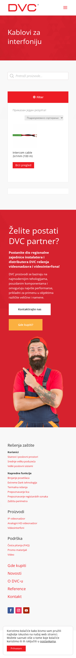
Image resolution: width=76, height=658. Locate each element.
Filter (40, 97)
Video (11, 554)
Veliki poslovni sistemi (20, 466)
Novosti (14, 573)
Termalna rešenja (17, 487)
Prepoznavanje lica (18, 492)
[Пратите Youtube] (26, 610)
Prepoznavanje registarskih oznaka (28, 496)
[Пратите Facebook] (11, 610)
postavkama (48, 641)
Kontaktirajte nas (29, 309)
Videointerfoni (16, 528)
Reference (17, 588)
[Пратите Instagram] (18, 610)
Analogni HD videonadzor (22, 523)
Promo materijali (17, 550)
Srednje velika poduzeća (21, 461)
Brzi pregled (23, 165)
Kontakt (15, 596)
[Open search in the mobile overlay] (38, 76)
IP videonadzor (16, 518)
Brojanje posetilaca (18, 478)
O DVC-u (15, 581)
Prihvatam (16, 648)
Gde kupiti (17, 565)
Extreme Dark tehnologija (22, 482)
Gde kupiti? (25, 325)
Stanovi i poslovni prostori (23, 456)
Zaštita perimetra (17, 501)
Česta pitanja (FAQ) (19, 545)
